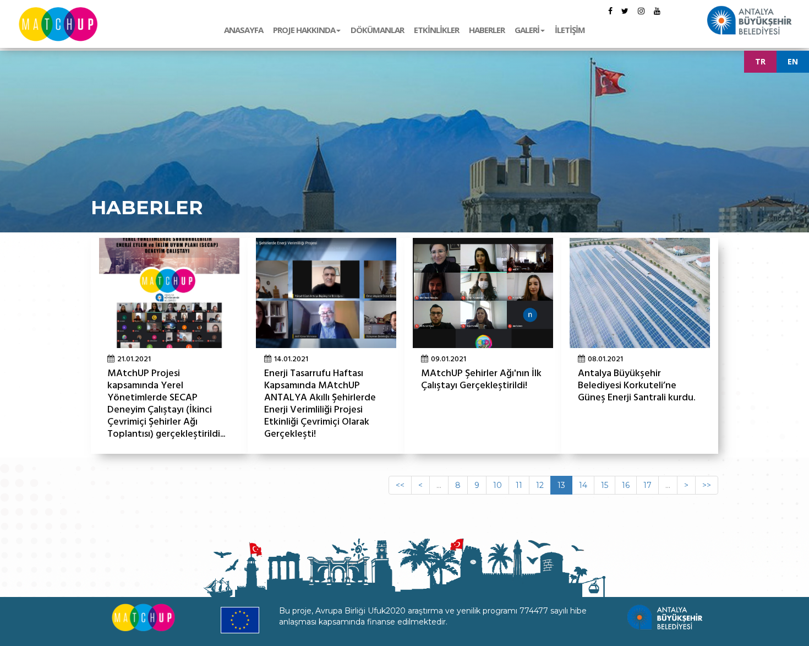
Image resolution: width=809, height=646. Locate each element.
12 (540, 485)
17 (647, 485)
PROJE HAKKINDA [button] (304, 29)
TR (760, 61)
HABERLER (487, 29)
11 (519, 485)
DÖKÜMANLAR (377, 29)
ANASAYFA (243, 29)
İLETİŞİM (570, 29)
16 (626, 485)
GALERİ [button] (527, 29)
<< (400, 485)
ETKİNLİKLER (436, 29)
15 (604, 485)
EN (793, 61)
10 (497, 485)
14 (583, 485)
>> (706, 485)
